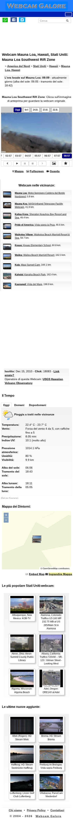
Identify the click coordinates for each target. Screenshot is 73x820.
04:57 (28, 155)
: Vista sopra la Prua (35, 224)
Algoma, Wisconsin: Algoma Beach (21, 690)
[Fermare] (33, 163)
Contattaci (57, 810)
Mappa (19, 171)
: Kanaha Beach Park (30, 274)
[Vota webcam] (66, 163)
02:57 (8, 155)
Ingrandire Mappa (60, 574)
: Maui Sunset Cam (27, 264)
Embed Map (37, 574)
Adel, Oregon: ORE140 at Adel (51, 690)
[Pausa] (25, 163)
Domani (19, 405)
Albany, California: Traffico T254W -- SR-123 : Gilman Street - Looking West (51, 658)
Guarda (55, 171)
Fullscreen (37, 171)
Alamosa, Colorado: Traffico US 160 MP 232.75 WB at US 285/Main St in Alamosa (51, 622)
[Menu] (68, 14)
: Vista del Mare (28, 284)
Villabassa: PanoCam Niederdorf (51, 795)
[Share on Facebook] (13, 19)
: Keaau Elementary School (33, 245)
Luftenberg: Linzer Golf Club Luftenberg (22, 795)
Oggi (17, 109)
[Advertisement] (34, 35)
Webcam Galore (49, 816)
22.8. (55, 109)
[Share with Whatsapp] (5, 19)
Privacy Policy (36, 810)
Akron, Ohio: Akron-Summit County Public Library (22, 657)
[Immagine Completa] (54, 163)
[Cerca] (67, 20)
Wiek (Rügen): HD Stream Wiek (22, 738)
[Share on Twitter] (22, 19)
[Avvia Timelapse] (17, 163)
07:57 (57, 155)
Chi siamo (15, 810)
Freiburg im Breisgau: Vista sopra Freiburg (51, 766)
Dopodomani (37, 405)
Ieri (26, 109)
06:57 (47, 155)
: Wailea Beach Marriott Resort (34, 255)
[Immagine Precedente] (7, 163)
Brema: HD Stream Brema (51, 738)
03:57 (18, 155)
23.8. (45, 109)
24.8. (35, 109)
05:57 (38, 155)
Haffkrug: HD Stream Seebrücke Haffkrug (22, 766)
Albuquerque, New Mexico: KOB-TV (22, 617)
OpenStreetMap (50, 568)
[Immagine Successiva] (42, 163)
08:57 (67, 155)
